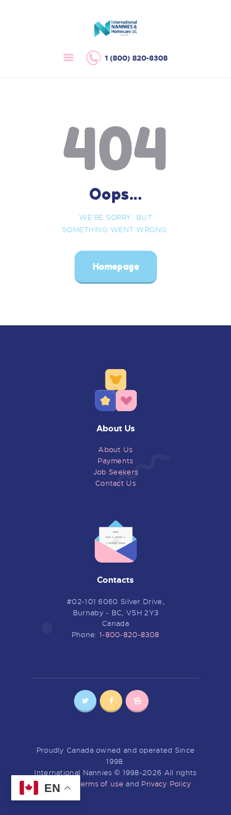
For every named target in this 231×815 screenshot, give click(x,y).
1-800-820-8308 (129, 634)
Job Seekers (115, 472)
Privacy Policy (166, 784)
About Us (115, 449)
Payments (115, 461)
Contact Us (115, 483)
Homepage (116, 266)
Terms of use (99, 784)
